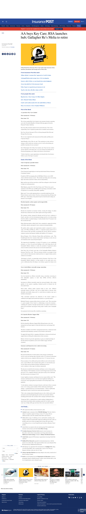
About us (3, 496)
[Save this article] (10, 54)
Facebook (77, 497)
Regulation (28, 25)
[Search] (7, 22)
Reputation (12, 459)
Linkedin (73, 497)
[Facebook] (5, 54)
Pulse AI (3, 25)
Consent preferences (41, 505)
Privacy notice (40, 500)
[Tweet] (3, 54)
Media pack (21, 503)
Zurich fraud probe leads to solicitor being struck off (41, 480)
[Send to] (12, 54)
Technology (47, 25)
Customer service (5, 456)
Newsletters (75, 497)
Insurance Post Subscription (24, 498)
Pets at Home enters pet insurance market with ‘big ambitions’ (71, 481)
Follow (10, 445)
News (7, 25)
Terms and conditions (41, 502)
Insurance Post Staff (7, 44)
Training (9, 457)
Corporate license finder (7, 500)
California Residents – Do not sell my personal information (49, 503)
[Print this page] (15, 54)
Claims (23, 25)
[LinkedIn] (8, 54)
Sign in (82, 21)
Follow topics (69, 497)
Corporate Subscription (23, 500)
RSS (81, 497)
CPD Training (62, 25)
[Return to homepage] (43, 22)
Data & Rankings (54, 25)
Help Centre (4, 502)
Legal (11, 456)
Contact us (4, 498)
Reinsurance (4, 457)
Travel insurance (5, 459)
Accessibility (39, 496)
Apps (79, 497)
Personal (18, 25)
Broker (42, 25)
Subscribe (77, 21)
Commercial (12, 25)
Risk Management (35, 25)
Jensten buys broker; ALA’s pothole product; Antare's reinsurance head (25, 481)
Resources (69, 25)
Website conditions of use (42, 498)
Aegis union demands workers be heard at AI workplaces (9, 481)
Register (70, 21)
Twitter (71, 497)
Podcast (74, 25)
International (11, 454)
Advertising (21, 502)
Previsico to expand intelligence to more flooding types (55, 481)
